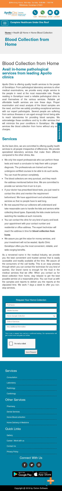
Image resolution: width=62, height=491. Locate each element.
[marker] (50, 12)
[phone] (35, 12)
